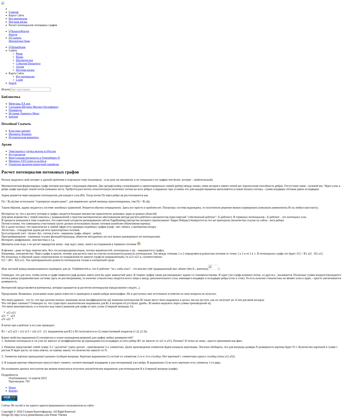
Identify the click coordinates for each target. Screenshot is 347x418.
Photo (19, 53)
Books (19, 56)
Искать (5, 89)
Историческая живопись (24, 137)
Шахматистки (24, 60)
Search (12, 83)
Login (19, 79)
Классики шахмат (20, 130)
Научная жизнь (25, 70)
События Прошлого (28, 63)
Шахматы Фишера (20, 134)
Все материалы (25, 76)
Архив (20, 66)
